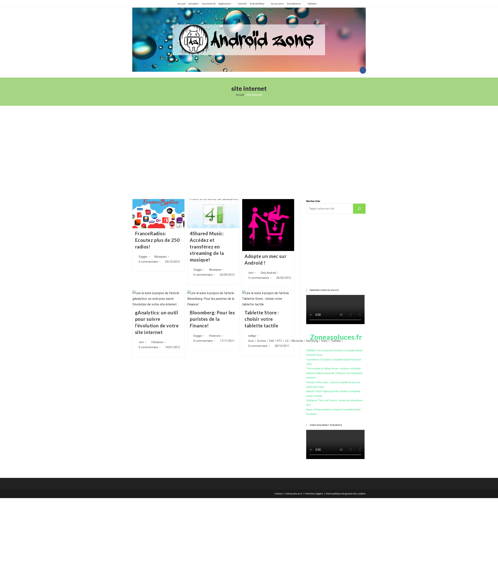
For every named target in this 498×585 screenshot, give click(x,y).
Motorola (297, 340)
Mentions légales (314, 493)
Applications (224, 3)
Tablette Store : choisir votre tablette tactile (262, 319)
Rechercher (313, 201)
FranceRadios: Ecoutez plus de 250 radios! (157, 240)
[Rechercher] (359, 208)
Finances (214, 335)
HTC (279, 340)
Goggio (143, 256)
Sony (324, 340)
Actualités (193, 3)
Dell (271, 340)
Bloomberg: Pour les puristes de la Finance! (212, 319)
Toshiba (336, 340)
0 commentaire (148, 261)
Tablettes (312, 3)
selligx (252, 335)
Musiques (160, 256)
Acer (251, 340)
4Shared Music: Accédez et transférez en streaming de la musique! (207, 246)
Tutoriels (242, 3)
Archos (261, 340)
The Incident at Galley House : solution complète (333, 368)
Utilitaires (157, 342)
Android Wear (257, 3)
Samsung (312, 340)
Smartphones (294, 3)
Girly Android (268, 272)
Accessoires (277, 3)
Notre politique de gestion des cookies (346, 493)
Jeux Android (209, 3)
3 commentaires (258, 277)
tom (250, 272)
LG (286, 340)
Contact (278, 493)
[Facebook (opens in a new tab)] (363, 70)
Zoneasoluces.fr (293, 493)
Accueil (181, 3)
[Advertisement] (249, 147)
